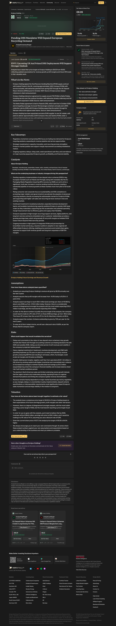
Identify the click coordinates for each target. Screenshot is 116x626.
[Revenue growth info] (87, 35)
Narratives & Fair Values (65, 586)
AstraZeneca (46, 580)
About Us (95, 586)
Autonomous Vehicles (31, 592)
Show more (69, 46)
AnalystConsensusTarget (23, 45)
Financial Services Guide (82, 623)
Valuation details (91, 39)
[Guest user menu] (105, 2)
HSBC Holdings (47, 583)
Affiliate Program (97, 601)
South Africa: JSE (13, 594)
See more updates (91, 81)
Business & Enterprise (99, 604)
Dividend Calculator (64, 589)
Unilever (45, 589)
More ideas (29, 603)
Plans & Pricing (97, 580)
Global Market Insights (82, 583)
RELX (44, 597)
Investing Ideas (80, 589)
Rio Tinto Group (47, 594)
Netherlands (20, 9)
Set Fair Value (17, 538)
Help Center (96, 596)
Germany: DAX (13, 603)
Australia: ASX (13, 586)
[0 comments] (53, 33)
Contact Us (96, 589)
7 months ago (60, 542)
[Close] (71, 454)
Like (49, 34)
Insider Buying (29, 586)
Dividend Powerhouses (32, 583)
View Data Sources (81, 569)
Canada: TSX (12, 592)
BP (43, 600)
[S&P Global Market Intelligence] (81, 557)
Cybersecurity (29, 600)
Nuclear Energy (30, 589)
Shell (44, 586)
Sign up (101, 2)
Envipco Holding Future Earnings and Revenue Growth (29, 278)
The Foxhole (79, 586)
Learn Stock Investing (99, 599)
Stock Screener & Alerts (65, 583)
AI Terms (99, 620)
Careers (95, 592)
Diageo (44, 592)
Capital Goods (27, 9)
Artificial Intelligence (31, 594)
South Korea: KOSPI (14, 600)
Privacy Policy (92, 620)
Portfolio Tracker (63, 580)
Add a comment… (18, 468)
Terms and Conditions (82, 620)
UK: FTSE (11, 583)
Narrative (12, 53)
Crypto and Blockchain (32, 597)
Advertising (96, 583)
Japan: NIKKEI (13, 597)
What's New (79, 594)
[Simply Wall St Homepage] (16, 2)
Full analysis (91, 128)
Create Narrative (66, 445)
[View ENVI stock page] (13, 17)
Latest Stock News (81, 580)
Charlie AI (95, 607)
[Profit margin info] (100, 35)
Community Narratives (82, 592)
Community (13, 9)
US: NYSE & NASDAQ (14, 580)
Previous (62, 59)
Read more (16, 126)
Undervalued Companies (32, 580)
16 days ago (33, 542)
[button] (13, 46)
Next (68, 59)
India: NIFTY (12, 589)
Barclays (45, 603)
